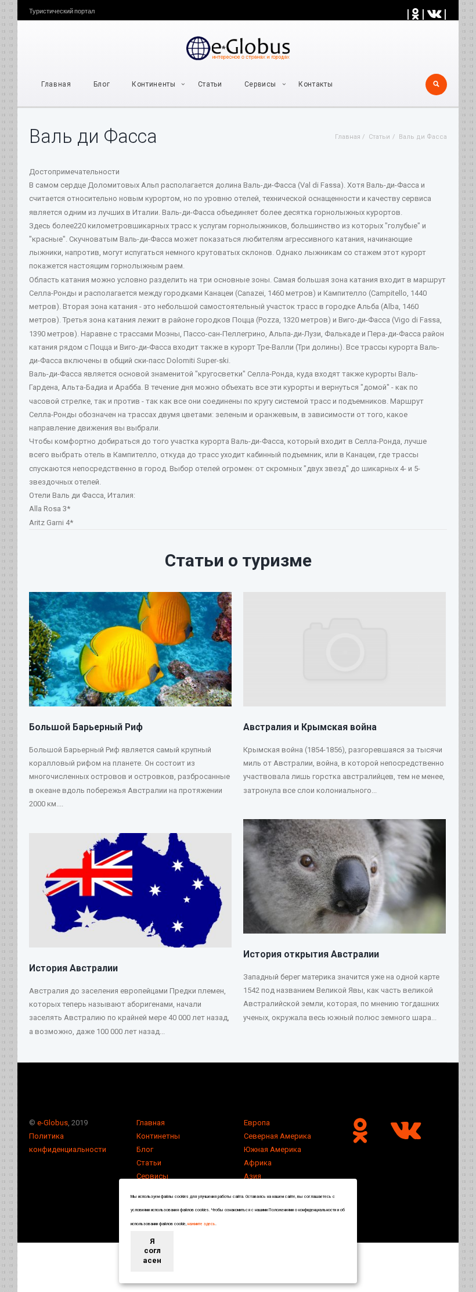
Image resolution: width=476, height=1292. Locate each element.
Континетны (158, 1136)
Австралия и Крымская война (310, 727)
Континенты (154, 84)
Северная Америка (277, 1136)
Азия (252, 1176)
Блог (101, 84)
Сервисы (152, 1176)
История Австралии (73, 968)
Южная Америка (272, 1149)
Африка (258, 1162)
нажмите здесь (201, 1224)
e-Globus (52, 1122)
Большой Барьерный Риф (86, 727)
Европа (257, 1122)
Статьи (210, 84)
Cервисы (260, 84)
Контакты (315, 84)
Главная (56, 84)
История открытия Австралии (311, 954)
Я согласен (152, 1251)
